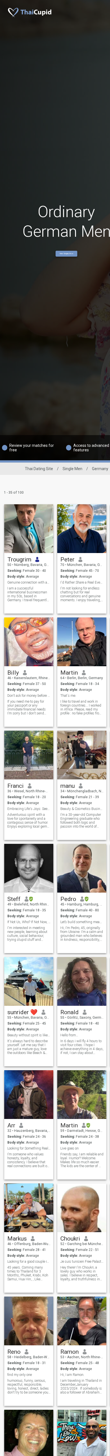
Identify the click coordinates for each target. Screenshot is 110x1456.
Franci (15, 785)
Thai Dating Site (39, 468)
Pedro (68, 899)
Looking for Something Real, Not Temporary (28, 1148)
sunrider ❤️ (22, 1012)
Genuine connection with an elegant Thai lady (28, 582)
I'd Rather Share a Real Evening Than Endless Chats (82, 582)
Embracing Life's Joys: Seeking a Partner (28, 809)
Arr (11, 1125)
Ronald (69, 1012)
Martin (69, 672)
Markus (17, 1238)
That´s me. (68, 696)
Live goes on (69, 1148)
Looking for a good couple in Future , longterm (28, 1262)
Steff (14, 899)
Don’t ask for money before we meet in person (28, 696)
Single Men (72, 468)
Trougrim (19, 559)
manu (67, 785)
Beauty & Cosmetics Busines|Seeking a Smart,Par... (82, 809)
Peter (67, 559)
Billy (13, 672)
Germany (100, 468)
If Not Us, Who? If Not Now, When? (28, 922)
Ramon (69, 1351)
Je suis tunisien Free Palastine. (82, 1262)
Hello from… (69, 1035)
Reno (14, 1351)
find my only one (19, 1375)
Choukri (70, 1238)
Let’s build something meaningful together (82, 922)
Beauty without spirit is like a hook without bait (28, 1035)
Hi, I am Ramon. (72, 1375)
